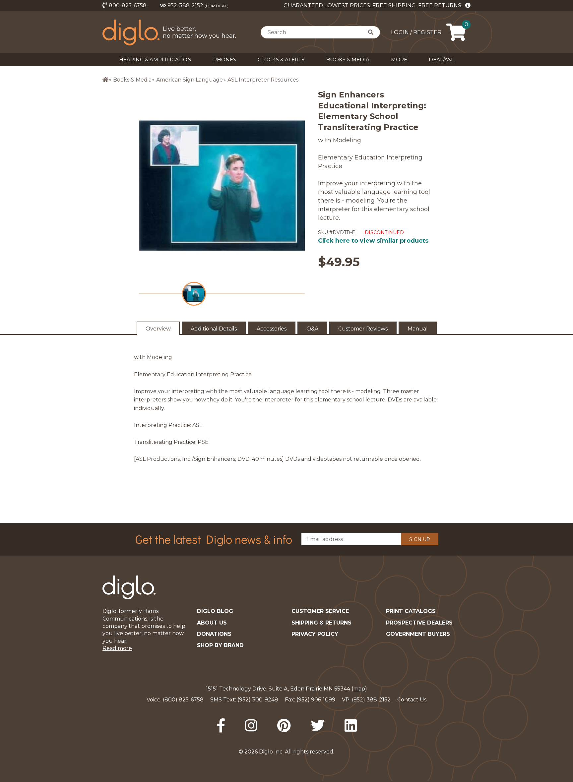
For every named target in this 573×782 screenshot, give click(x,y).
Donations (214, 634)
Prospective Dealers (419, 623)
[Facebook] (221, 725)
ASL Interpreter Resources (262, 80)
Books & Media (347, 59)
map (359, 689)
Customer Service (320, 611)
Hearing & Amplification (155, 59)
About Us (212, 623)
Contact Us (411, 699)
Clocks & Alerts (281, 59)
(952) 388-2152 (371, 699)
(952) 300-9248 (257, 699)
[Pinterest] (284, 725)
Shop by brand (220, 645)
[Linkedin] (351, 725)
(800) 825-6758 (183, 699)
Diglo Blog (215, 611)
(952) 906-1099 (315, 699)
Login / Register (416, 32)
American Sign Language (189, 80)
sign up (419, 539)
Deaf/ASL (441, 59)
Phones (224, 59)
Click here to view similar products (373, 240)
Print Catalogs (411, 611)
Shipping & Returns (321, 623)
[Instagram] (251, 725)
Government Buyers (418, 634)
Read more (117, 648)
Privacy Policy (314, 634)
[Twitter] (318, 725)
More (399, 59)
